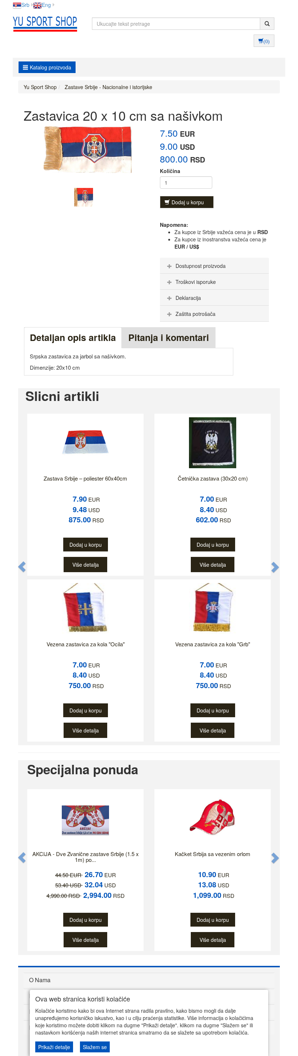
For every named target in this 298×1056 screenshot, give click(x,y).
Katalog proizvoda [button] (50, 67)
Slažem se (95, 1047)
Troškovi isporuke (196, 281)
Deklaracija (188, 297)
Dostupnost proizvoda (201, 265)
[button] (22, 566)
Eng (46, 4)
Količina (170, 170)
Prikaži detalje (54, 1047)
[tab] (214, 266)
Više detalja (85, 564)
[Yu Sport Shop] (43, 24)
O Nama (40, 980)
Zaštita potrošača (196, 313)
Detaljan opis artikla (73, 337)
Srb (25, 4)
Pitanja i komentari (168, 337)
